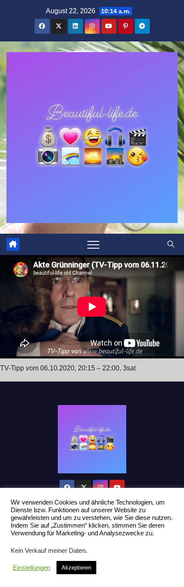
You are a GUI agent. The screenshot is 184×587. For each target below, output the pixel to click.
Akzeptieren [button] (76, 567)
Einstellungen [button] (31, 567)
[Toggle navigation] (93, 244)
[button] (170, 244)
